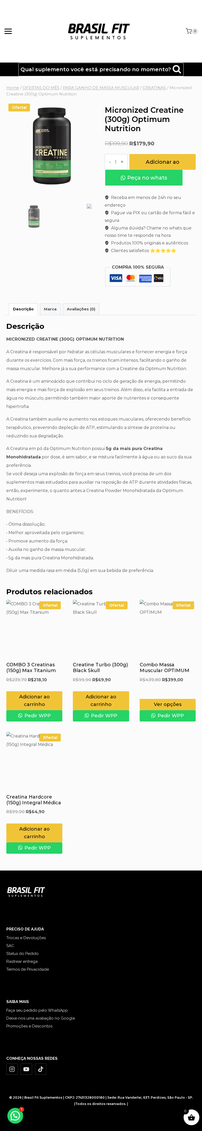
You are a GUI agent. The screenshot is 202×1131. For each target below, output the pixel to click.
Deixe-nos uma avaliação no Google (40, 1018)
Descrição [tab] (23, 309)
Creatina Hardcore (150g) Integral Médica (33, 800)
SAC (10, 945)
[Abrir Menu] (8, 31)
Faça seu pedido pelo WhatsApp (37, 1010)
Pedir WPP (37, 716)
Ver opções (167, 704)
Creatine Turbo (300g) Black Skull (100, 667)
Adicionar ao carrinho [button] (34, 700)
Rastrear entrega (22, 961)
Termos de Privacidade (27, 969)
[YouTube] (26, 1069)
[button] (15, 1116)
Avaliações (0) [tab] (81, 309)
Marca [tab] (50, 309)
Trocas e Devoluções (26, 937)
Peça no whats (147, 178)
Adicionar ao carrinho (162, 164)
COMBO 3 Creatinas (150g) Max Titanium (31, 667)
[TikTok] (41, 1069)
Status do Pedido (22, 953)
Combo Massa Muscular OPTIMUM (164, 667)
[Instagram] (12, 1069)
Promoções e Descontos (29, 1026)
